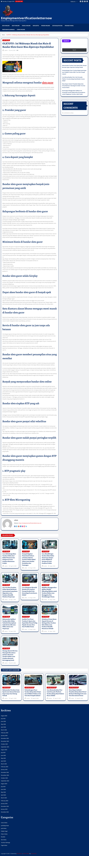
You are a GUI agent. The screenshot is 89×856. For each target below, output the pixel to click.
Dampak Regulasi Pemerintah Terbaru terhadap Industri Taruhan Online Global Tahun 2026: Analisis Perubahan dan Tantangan (29, 559)
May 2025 (3, 758)
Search (66, 41)
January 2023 (4, 809)
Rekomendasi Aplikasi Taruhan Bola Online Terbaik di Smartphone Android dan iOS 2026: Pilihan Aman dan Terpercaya (9, 624)
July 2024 (3, 786)
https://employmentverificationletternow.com (30, 523)
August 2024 (4, 783)
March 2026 (4, 730)
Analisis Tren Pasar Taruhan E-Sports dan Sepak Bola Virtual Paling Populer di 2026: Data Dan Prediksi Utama (29, 623)
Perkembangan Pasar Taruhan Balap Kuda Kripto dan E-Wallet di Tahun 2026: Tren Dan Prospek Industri (74, 72)
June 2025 (3, 755)
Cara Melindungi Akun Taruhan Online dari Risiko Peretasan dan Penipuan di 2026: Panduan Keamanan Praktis (9, 558)
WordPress (19, 853)
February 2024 (4, 800)
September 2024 (5, 781)
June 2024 (3, 789)
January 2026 (4, 735)
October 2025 (4, 744)
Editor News (26, 853)
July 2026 (3, 718)
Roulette (36, 25)
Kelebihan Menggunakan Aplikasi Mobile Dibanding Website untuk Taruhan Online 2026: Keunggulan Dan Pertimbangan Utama (49, 592)
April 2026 (3, 727)
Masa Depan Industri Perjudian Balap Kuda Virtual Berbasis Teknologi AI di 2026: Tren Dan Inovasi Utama (73, 85)
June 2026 (3, 721)
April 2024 (3, 795)
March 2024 (4, 798)
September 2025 (5, 747)
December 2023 (5, 806)
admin (6, 50)
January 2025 (4, 769)
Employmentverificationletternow (26, 18)
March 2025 (4, 764)
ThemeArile (33, 853)
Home (3, 34)
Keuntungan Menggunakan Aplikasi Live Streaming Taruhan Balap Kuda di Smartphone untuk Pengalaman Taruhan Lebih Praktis (73, 92)
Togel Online (26, 25)
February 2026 (4, 732)
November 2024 (5, 775)
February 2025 (4, 766)
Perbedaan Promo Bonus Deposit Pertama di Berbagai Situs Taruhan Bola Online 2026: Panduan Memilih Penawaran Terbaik (49, 624)
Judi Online (6, 25)
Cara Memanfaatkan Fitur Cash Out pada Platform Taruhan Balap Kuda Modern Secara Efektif (73, 78)
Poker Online (45, 25)
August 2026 (4, 715)
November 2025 (5, 741)
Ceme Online (21, 29)
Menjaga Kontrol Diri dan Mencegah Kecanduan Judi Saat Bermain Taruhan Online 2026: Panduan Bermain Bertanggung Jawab (10, 655)
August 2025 (4, 749)
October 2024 (4, 778)
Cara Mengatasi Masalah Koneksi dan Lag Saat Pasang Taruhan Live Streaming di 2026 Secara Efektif (29, 591)
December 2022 (5, 812)
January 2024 (4, 803)
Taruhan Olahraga (8, 29)
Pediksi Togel (69, 25)
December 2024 (5, 772)
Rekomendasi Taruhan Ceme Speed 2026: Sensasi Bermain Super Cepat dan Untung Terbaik (11, 693)
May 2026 (3, 724)
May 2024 (3, 792)
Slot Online (16, 25)
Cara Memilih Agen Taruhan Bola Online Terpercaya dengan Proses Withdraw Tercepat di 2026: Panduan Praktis (48, 558)
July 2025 (3, 752)
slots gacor (47, 82)
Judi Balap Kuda (57, 25)
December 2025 (5, 738)
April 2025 (3, 761)
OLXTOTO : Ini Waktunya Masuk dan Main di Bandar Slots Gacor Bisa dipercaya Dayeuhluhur (27, 34)
